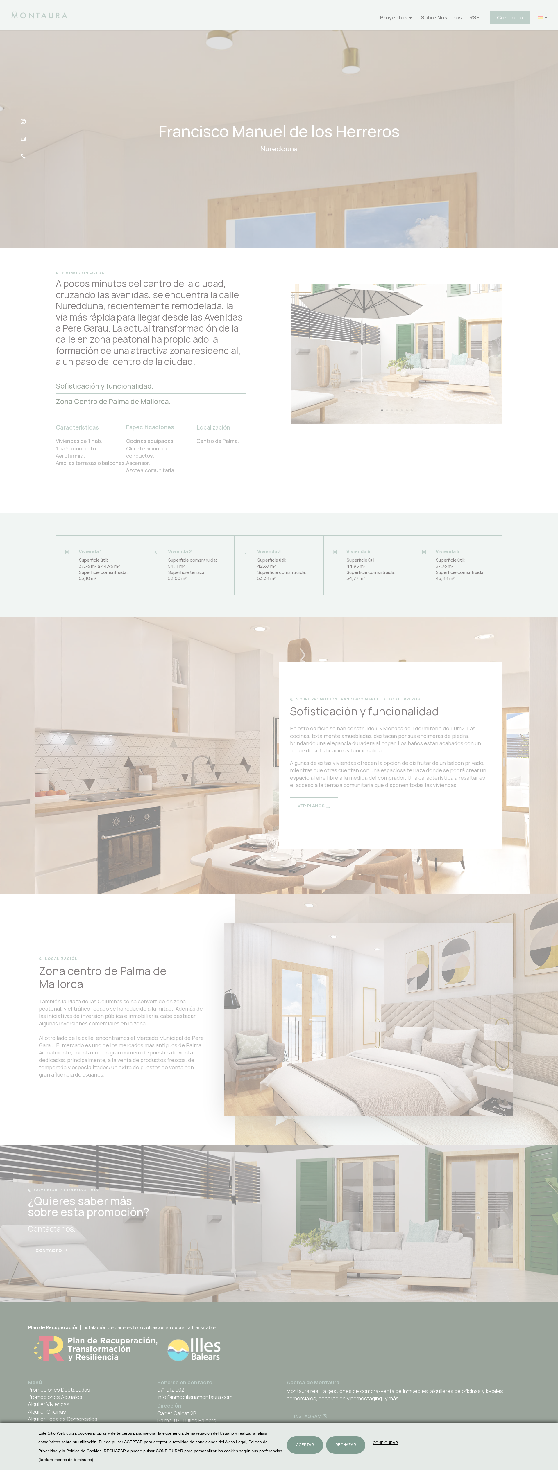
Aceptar (305, 1445)
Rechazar (345, 1445)
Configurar (385, 1443)
